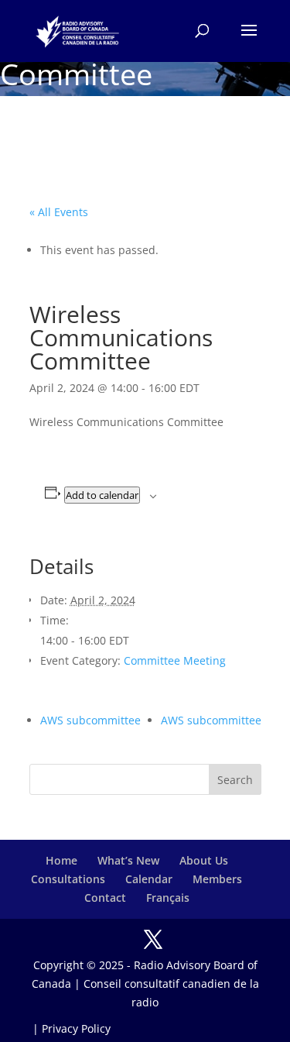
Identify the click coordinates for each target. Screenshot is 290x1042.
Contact (105, 897)
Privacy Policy (76, 1028)
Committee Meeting (175, 660)
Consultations (68, 879)
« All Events (58, 212)
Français (167, 897)
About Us (203, 860)
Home (61, 860)
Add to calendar (102, 495)
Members (217, 879)
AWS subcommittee (90, 720)
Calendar (148, 879)
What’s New (128, 860)
